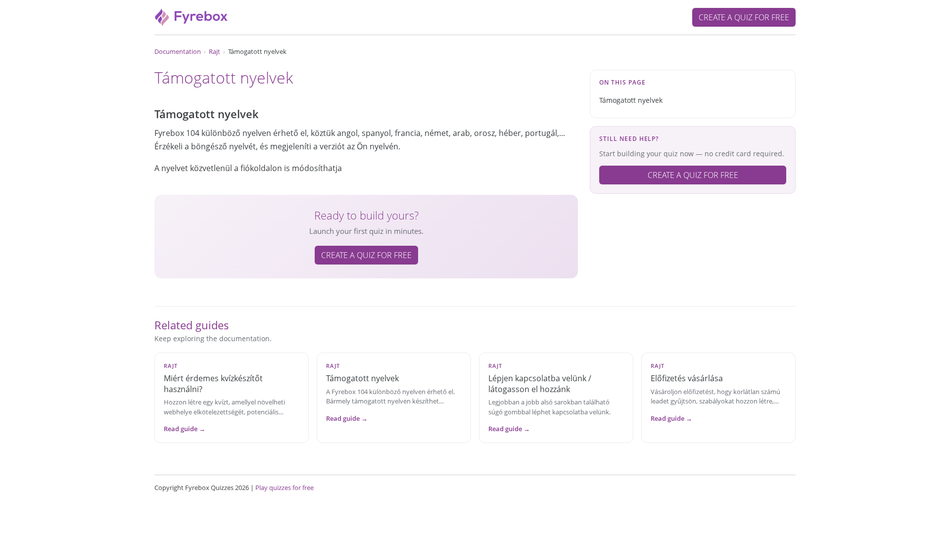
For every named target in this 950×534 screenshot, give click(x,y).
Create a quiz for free (744, 17)
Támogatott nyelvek (631, 100)
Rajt (214, 51)
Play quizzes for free (284, 487)
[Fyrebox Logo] (191, 16)
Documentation (177, 51)
